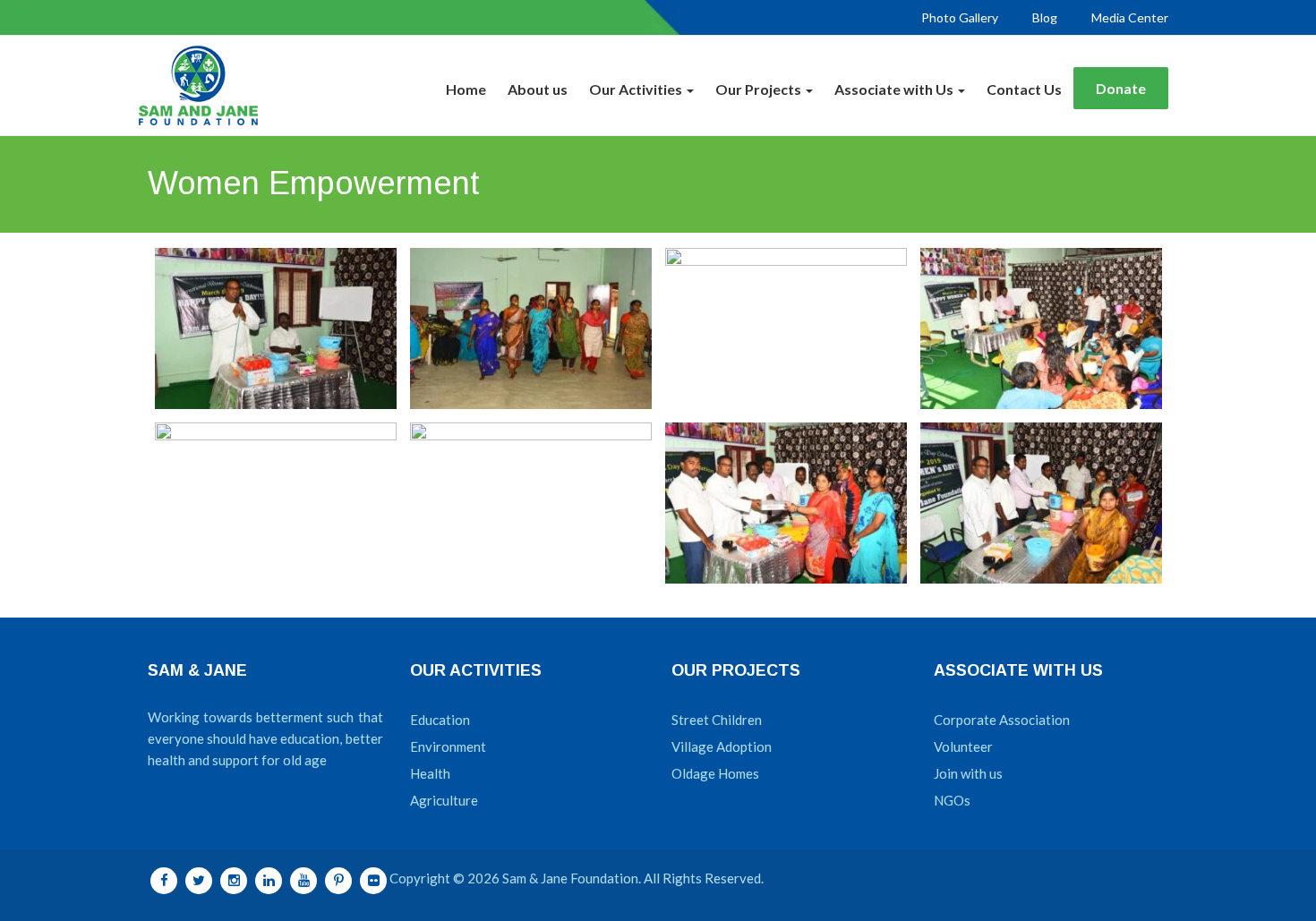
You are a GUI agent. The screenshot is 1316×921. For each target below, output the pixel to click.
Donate (1121, 88)
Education (440, 720)
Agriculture (444, 800)
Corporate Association (1002, 720)
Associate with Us (895, 89)
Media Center (1129, 17)
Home (466, 89)
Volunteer (963, 746)
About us (538, 89)
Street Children (716, 720)
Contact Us (1024, 89)
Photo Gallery (959, 17)
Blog (1044, 17)
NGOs (952, 800)
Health (430, 773)
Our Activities (637, 89)
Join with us (968, 773)
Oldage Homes (715, 773)
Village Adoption (721, 746)
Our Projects (759, 89)
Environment (448, 746)
